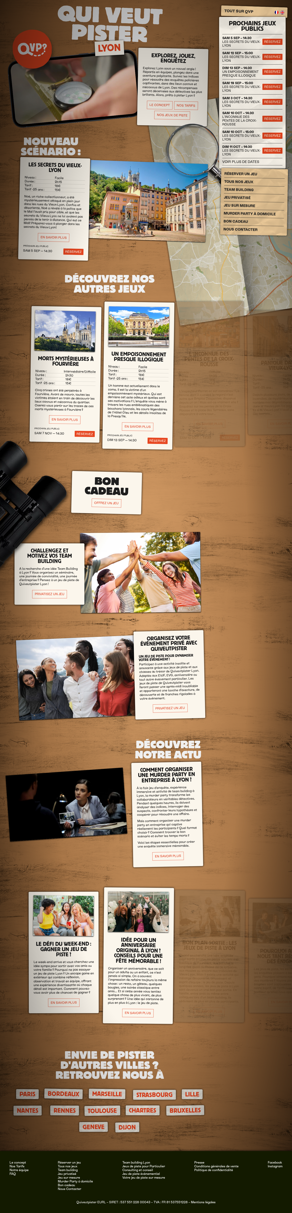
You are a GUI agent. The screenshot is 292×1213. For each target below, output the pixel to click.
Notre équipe (19, 1170)
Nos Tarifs (185, 105)
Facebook (275, 1162)
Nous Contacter (240, 229)
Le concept (18, 1162)
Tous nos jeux (238, 181)
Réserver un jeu (240, 174)
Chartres (142, 1110)
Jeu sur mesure (239, 205)
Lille (192, 1094)
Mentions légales (203, 1202)
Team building (238, 189)
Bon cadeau (235, 221)
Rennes (65, 1110)
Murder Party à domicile (249, 213)
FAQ (13, 1174)
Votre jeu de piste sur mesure (143, 1177)
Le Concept (159, 105)
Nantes (27, 1110)
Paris (27, 1094)
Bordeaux (63, 1094)
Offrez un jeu (106, 503)
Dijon (127, 1127)
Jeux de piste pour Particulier (143, 1166)
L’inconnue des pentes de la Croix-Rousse (239, 118)
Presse (199, 1162)
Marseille (107, 1094)
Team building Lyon (136, 1162)
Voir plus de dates (240, 162)
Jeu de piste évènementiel (141, 1174)
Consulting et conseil (137, 1170)
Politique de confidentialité (213, 1170)
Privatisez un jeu (49, 594)
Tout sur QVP (238, 11)
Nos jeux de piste (172, 115)
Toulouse (102, 1111)
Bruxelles (185, 1110)
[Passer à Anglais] (282, 12)
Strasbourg (154, 1094)
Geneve (93, 1127)
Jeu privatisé (237, 197)
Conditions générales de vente (216, 1166)
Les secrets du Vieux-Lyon (241, 41)
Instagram (275, 1166)
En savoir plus (53, 237)
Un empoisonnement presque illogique (240, 71)
